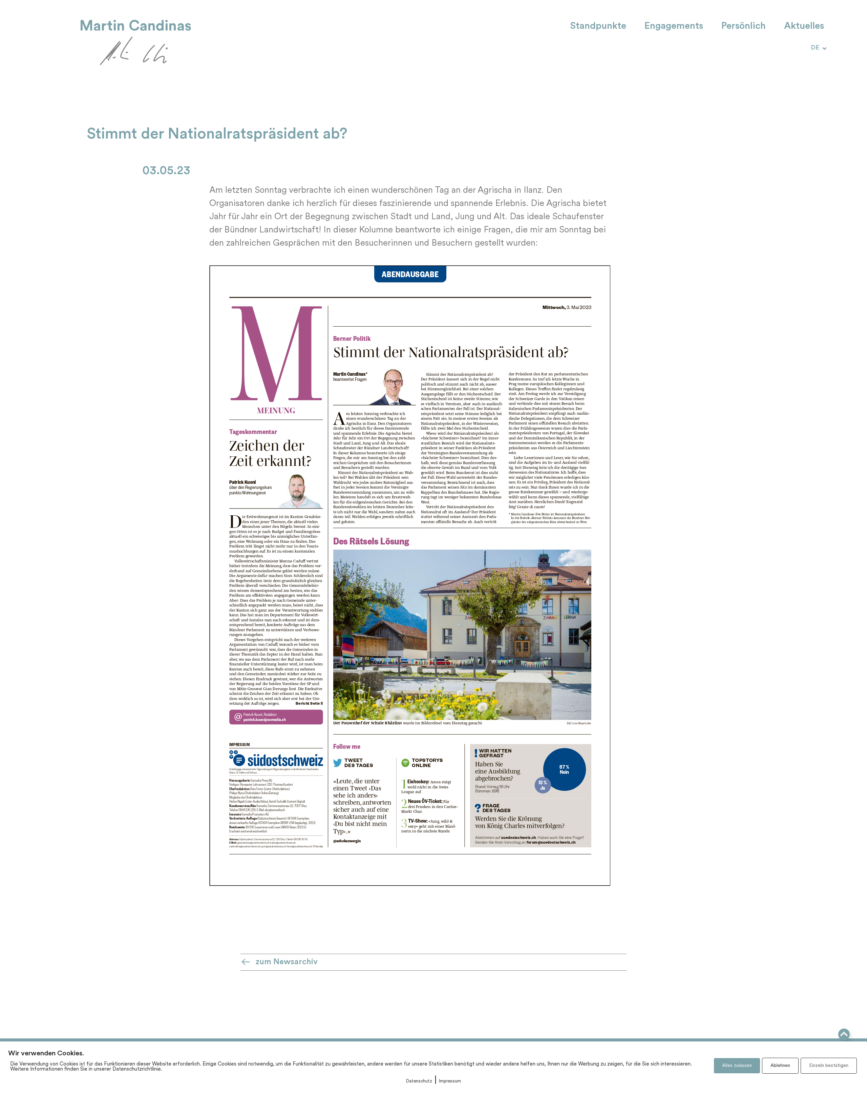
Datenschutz (419, 1081)
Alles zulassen (737, 1065)
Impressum (450, 1081)
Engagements (673, 26)
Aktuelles (804, 26)
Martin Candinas (135, 26)
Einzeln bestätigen (828, 1065)
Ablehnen (780, 1065)
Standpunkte (598, 26)
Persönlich (743, 26)
